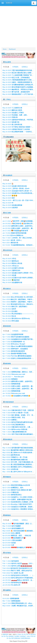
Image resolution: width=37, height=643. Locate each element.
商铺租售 (8, 477)
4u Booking (32, 634)
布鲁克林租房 (9, 402)
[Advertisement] (18, 26)
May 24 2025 (16, 77)
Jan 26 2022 (10, 379)
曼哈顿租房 (8, 439)
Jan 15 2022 (14, 233)
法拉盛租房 (8, 175)
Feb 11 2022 (10, 561)
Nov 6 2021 (12, 240)
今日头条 (6, 67)
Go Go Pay (25, 634)
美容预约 (11, 636)
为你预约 (17, 636)
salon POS (30, 636)
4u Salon (18, 634)
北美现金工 (23, 636)
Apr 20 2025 (14, 538)
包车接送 (8, 553)
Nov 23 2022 (10, 321)
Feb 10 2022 (13, 374)
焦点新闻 (8, 62)
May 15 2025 (11, 526)
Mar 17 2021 (11, 601)
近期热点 (25, 67)
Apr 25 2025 (11, 533)
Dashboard (12, 49)
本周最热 (15, 67)
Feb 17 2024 (15, 412)
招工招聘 (8, 213)
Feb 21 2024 (18, 410)
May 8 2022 (11, 455)
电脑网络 (8, 590)
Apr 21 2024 (16, 485)
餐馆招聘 (8, 326)
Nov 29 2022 (9, 309)
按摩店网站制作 (25, 638)
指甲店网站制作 (16, 638)
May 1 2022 (10, 469)
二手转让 (8, 99)
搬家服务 (8, 515)
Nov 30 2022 (15, 306)
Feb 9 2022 (17, 568)
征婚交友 (8, 289)
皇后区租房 (8, 250)
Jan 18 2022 (13, 393)
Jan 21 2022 (15, 230)
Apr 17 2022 (12, 334)
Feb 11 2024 (14, 429)
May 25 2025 (9, 258)
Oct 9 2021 (10, 598)
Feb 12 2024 (9, 420)
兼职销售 (8, 363)
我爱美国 (5, 634)
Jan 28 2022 (13, 376)
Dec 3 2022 (19, 302)
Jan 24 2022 (18, 226)
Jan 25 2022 (11, 585)
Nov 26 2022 (16, 318)
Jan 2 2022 (12, 235)
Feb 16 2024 (13, 417)
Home (4, 49)
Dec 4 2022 (19, 299)
